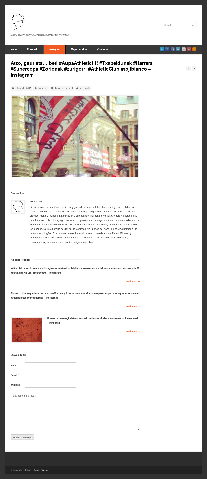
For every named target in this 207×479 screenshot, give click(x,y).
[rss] (194, 49)
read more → (133, 281)
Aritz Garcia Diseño (38, 469)
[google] (167, 49)
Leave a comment (64, 88)
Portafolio (32, 49)
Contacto (102, 49)
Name (15, 365)
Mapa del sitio (79, 49)
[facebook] (173, 49)
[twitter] (162, 49)
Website (15, 385)
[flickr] (184, 49)
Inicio (14, 49)
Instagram (54, 49)
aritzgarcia (85, 88)
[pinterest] (189, 49)
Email (15, 375)
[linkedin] (178, 49)
